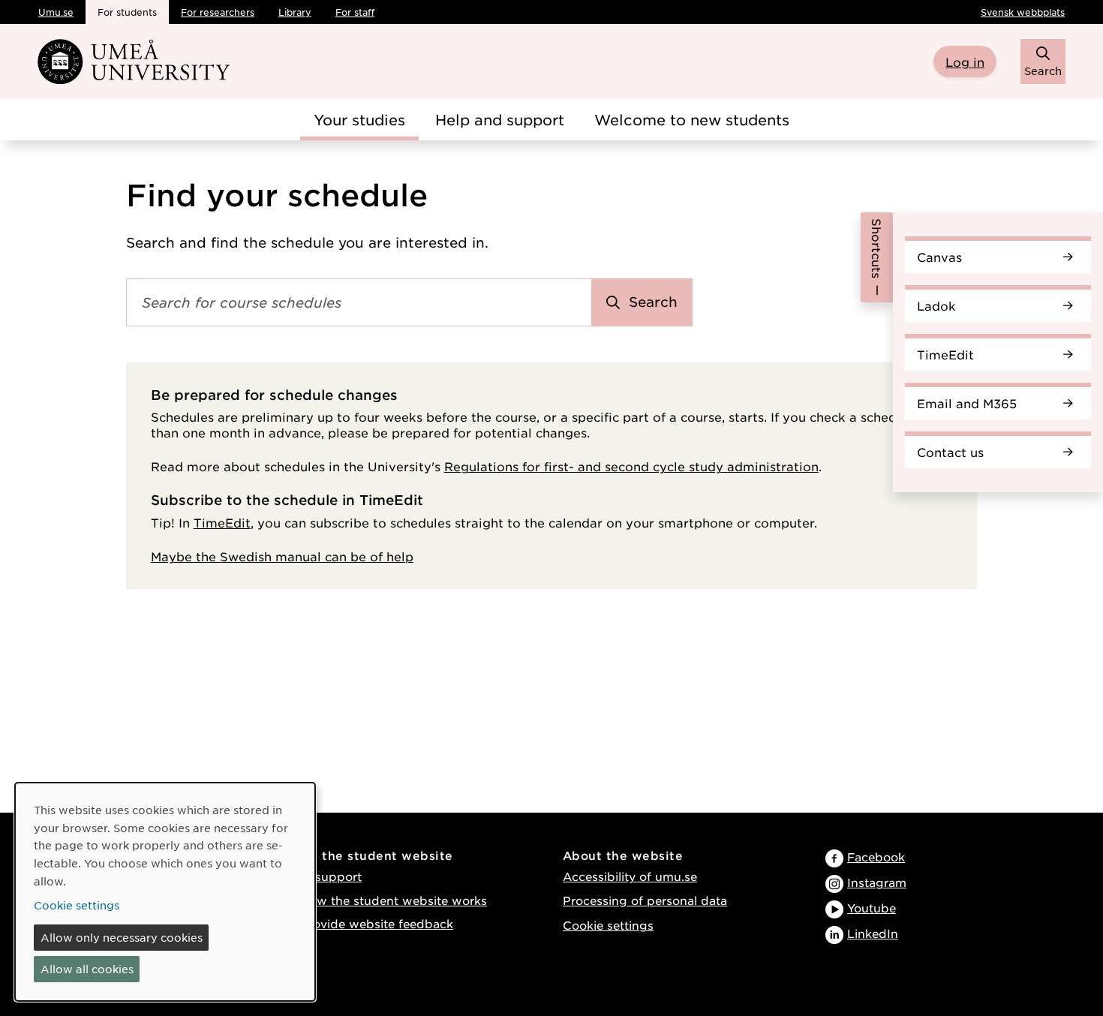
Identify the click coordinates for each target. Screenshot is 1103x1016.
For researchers (217, 12)
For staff (354, 12)
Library (294, 12)
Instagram (876, 882)
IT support (331, 876)
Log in (964, 61)
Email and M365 (967, 402)
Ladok (936, 305)
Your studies (359, 119)
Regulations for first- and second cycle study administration (631, 465)
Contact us (950, 451)
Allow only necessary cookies (122, 937)
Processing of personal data (645, 900)
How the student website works (393, 900)
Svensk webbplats (1023, 12)
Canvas (939, 256)
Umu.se (56, 12)
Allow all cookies (87, 968)
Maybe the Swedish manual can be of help (282, 556)
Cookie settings (608, 925)
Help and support (499, 119)
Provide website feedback (376, 923)
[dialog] (165, 892)
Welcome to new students (691, 119)
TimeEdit (945, 354)
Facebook (876, 856)
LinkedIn (872, 933)
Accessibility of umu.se (630, 876)
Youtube (871, 907)
